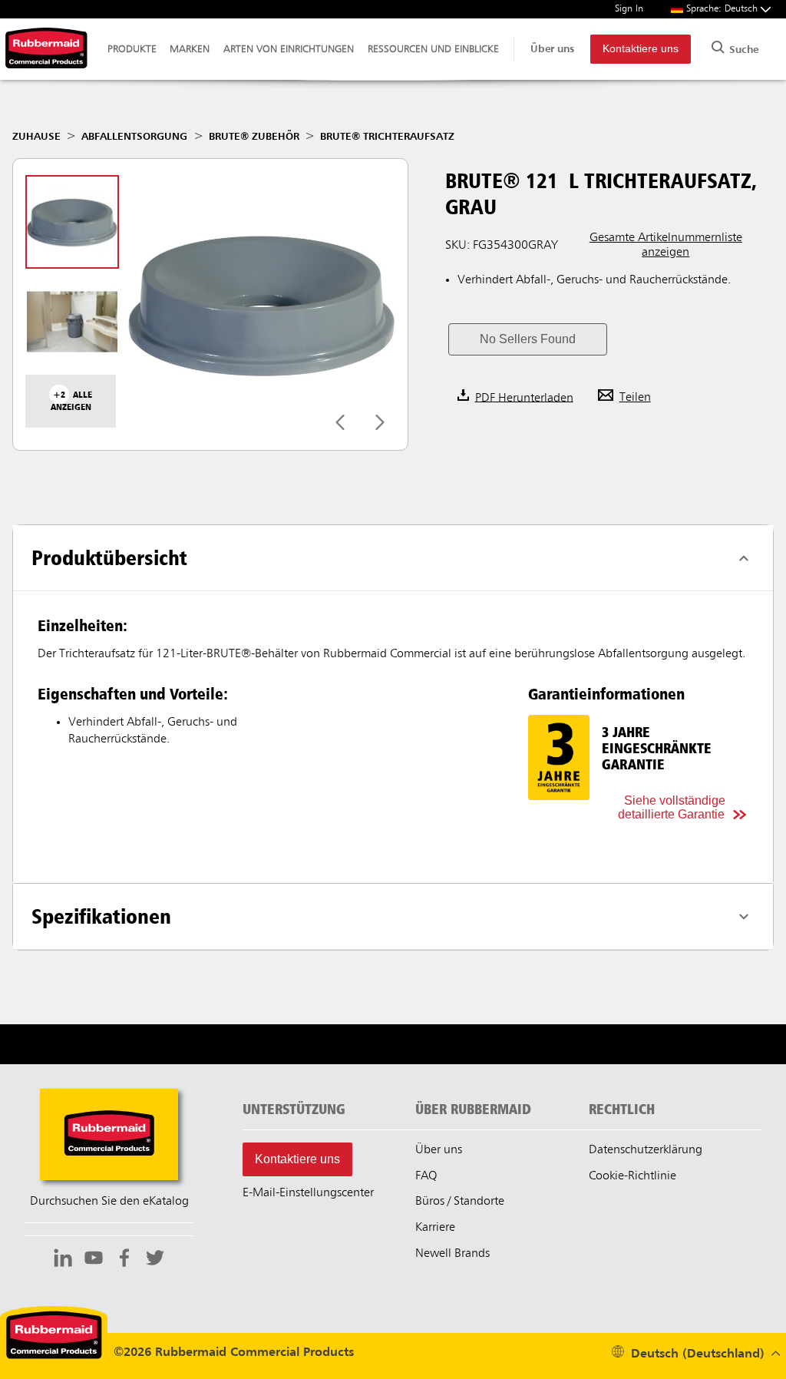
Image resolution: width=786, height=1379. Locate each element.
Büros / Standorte (459, 1201)
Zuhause (36, 136)
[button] (527, 339)
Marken (190, 49)
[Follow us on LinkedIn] (63, 1260)
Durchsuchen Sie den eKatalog (109, 1201)
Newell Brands (452, 1254)
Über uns (552, 49)
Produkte (132, 49)
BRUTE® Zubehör (254, 136)
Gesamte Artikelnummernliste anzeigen (666, 245)
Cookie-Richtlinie (632, 1176)
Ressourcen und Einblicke (433, 49)
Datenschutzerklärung (645, 1150)
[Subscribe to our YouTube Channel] (93, 1260)
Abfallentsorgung (134, 136)
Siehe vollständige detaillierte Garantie (672, 807)
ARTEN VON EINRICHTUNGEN (288, 49)
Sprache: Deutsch (723, 9)
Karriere (435, 1228)
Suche (742, 50)
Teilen (635, 398)
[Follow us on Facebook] (124, 1260)
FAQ (426, 1176)
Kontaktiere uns (641, 49)
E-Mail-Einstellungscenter (308, 1193)
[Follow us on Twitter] (155, 1260)
